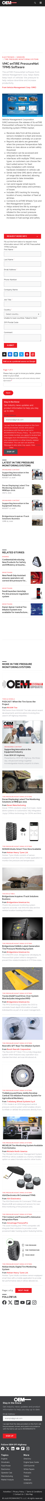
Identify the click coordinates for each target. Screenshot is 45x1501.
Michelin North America (17, 1151)
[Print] (4, 354)
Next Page (23, 1290)
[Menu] (40, 3)
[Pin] (27, 354)
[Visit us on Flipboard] (28, 1302)
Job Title (8, 300)
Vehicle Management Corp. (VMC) (21, 87)
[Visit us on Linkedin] (16, 1302)
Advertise (7, 1492)
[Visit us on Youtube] (22, 1302)
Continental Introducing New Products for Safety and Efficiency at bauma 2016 (14, 562)
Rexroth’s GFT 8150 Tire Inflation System (21, 1046)
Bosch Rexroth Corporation (19, 1049)
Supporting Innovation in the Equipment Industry (15, 473)
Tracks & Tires (8, 894)
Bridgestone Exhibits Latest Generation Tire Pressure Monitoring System (21, 947)
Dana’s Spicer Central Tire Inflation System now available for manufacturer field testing (15, 610)
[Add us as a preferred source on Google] (33, 354)
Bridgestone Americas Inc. (18, 902)
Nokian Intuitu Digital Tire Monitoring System (19, 1268)
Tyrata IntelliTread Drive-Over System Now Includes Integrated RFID (20, 997)
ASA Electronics (14, 1199)
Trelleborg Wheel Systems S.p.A (21, 1102)
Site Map (29, 1494)
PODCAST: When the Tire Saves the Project (19, 702)
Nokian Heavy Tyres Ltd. (17, 852)
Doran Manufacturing (16, 805)
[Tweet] (21, 354)
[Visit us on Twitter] (10, 1302)
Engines (5, 556)
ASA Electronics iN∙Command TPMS (18, 1195)
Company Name (11, 290)
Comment (8, 332)
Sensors (21, 57)
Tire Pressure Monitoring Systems (21, 59)
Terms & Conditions (34, 1492)
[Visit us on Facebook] (4, 1302)
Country (8, 310)
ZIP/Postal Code (11, 322)
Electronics (8, 57)
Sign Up (11, 452)
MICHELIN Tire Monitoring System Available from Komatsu (22, 1146)
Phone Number (10, 280)
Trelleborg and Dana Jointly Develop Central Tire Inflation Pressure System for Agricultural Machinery (21, 1095)
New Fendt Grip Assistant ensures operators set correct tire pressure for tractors (14, 578)
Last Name (9, 260)
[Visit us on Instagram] (34, 1302)
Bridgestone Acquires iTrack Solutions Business (15, 517)
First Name (9, 249)
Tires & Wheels (8, 699)
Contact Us (18, 1494)
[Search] (35, 3)
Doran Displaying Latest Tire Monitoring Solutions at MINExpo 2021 (15, 487)
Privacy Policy (19, 448)
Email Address (10, 270)
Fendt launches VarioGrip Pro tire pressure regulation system (15, 594)
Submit (10, 345)
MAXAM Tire (12, 708)
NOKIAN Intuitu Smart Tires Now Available (21, 849)
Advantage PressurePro (17, 1223)
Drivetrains (7, 572)
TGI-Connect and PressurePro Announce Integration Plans (21, 1218)
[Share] (10, 354)
